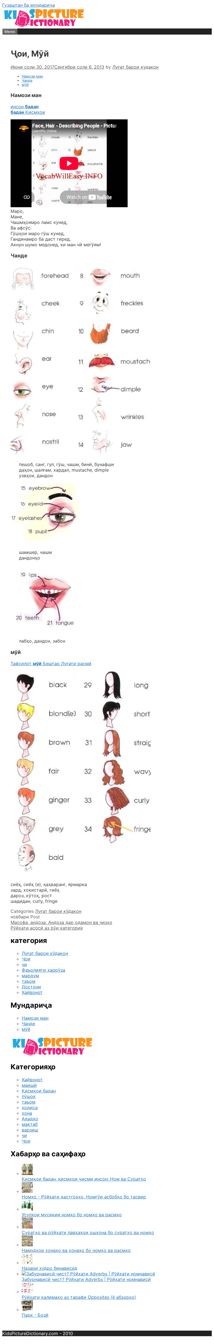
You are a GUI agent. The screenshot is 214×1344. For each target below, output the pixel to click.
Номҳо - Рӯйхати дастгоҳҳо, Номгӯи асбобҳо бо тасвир (84, 1197)
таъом (28, 981)
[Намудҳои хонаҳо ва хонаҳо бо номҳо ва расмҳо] (27, 1245)
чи (24, 964)
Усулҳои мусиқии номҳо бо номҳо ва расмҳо (72, 1214)
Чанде (27, 80)
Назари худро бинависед (49, 1268)
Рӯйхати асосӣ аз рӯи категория (47, 928)
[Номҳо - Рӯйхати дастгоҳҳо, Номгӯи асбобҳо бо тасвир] (27, 1191)
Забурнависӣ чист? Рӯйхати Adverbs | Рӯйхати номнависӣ (86, 1279)
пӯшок (29, 1096)
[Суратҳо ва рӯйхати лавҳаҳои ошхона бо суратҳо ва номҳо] (27, 1227)
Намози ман (32, 76)
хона (27, 1113)
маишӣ (29, 1085)
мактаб (30, 1124)
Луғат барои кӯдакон (58, 911)
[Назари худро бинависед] (27, 1262)
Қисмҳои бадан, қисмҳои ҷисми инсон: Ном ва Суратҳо (84, 1179)
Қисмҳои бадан (39, 1091)
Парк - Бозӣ (35, 1315)
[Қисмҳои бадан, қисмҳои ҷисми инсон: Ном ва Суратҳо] (27, 1173)
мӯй (25, 85)
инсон (24, 106)
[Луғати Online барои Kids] (44, 25)
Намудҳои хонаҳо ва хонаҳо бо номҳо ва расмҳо (76, 1250)
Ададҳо (30, 1118)
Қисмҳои (28, 112)
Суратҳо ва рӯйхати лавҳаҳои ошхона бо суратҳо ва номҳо (88, 1232)
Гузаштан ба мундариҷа (28, 5)
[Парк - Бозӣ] (27, 1309)
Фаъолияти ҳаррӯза (43, 970)
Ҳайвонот (32, 992)
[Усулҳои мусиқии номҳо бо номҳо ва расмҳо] (27, 1209)
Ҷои (26, 959)
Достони (31, 987)
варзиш (30, 1130)
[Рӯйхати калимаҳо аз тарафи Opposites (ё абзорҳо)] (27, 1291)
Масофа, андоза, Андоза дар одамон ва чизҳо (61, 922)
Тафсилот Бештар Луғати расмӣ (51, 663)
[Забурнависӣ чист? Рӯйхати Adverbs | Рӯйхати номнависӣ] (88, 1274)
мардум (30, 975)
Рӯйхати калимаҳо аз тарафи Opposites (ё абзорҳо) (79, 1297)
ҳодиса (30, 1107)
